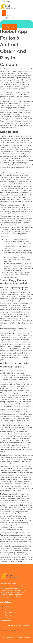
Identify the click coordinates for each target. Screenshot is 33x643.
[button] (31, 22)
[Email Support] (4, 13)
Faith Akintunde (5, 1)
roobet (15, 89)
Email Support (6, 15)
